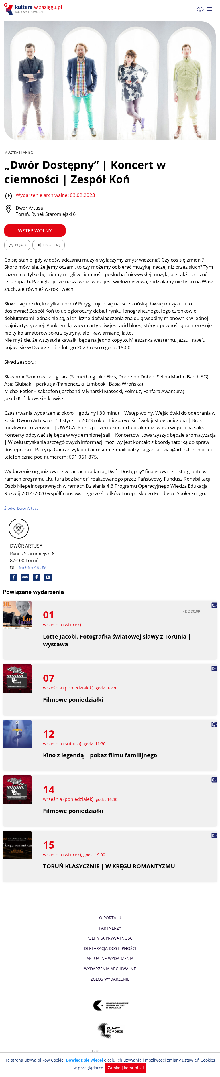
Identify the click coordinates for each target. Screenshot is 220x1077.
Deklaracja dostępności (110, 948)
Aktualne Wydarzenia (110, 958)
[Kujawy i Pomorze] (110, 1031)
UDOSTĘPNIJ (51, 245)
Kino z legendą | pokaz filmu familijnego (100, 755)
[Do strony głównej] (34, 9)
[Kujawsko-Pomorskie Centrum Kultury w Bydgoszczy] (110, 1005)
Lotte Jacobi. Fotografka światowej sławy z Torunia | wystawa (117, 640)
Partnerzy (110, 928)
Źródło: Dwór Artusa (21, 508)
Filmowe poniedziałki (73, 699)
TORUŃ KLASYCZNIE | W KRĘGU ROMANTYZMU (109, 866)
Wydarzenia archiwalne (110, 968)
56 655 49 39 (32, 567)
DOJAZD (20, 245)
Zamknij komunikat (126, 1067)
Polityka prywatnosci (110, 938)
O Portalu (110, 917)
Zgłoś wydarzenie (110, 979)
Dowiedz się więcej (84, 1060)
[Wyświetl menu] (209, 9)
